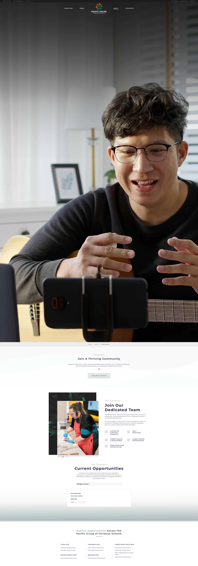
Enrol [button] (82, 8)
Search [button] (176, 1)
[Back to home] (99, 8)
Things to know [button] (83, 484)
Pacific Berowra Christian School (96, 558)
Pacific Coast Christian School (122, 547)
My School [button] (8, 1)
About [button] (116, 8)
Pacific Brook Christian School (69, 558)
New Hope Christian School (68, 550)
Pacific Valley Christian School (96, 547)
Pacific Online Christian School (123, 557)
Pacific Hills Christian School (68, 547)
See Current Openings (99, 375)
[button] (63, 427)
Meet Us (192, 1)
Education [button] (69, 8)
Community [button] (130, 8)
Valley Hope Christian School (95, 550)
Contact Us (184, 1)
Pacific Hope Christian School (122, 550)
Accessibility (19, 1)
